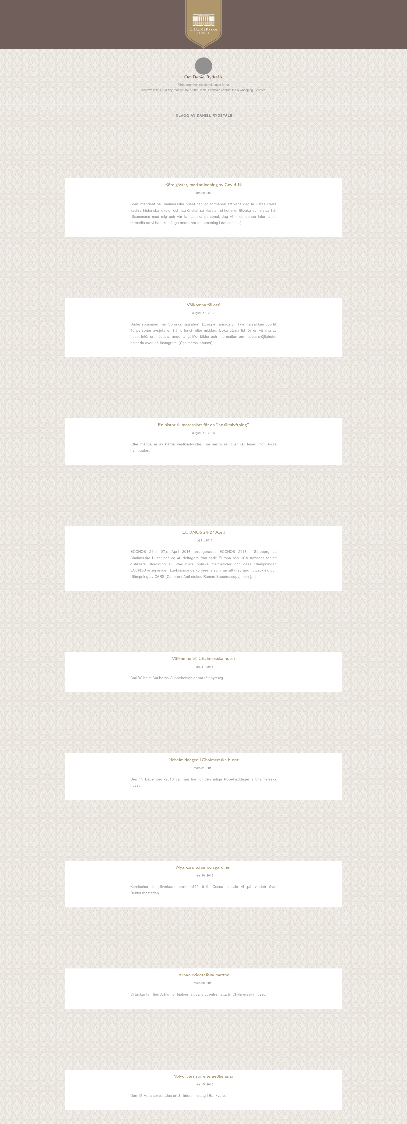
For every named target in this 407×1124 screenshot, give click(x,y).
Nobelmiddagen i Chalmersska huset (203, 759)
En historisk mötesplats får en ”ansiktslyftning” (203, 424)
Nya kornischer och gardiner (203, 867)
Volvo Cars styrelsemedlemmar (203, 1076)
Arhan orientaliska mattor (203, 974)
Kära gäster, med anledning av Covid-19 (203, 184)
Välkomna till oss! (203, 304)
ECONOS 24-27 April (203, 532)
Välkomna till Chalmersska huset (203, 658)
